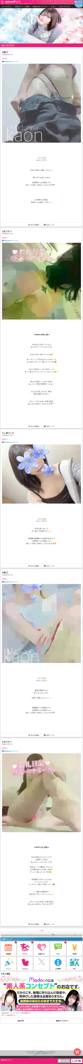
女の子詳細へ (35, 225)
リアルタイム (25, 969)
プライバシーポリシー (44, 1054)
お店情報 (58, 968)
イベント (8, 968)
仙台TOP (21, 1021)
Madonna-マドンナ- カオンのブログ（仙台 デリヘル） (18, 3)
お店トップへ (50, 225)
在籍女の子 (41, 954)
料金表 (75, 954)
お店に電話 (77, 1061)
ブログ (58, 954)
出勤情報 (8, 954)
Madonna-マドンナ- (11, 61)
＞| (75, 934)
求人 (74, 968)
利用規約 (35, 1054)
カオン (5, 58)
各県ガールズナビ (62, 1021)
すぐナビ (25, 954)
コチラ (10, 1015)
